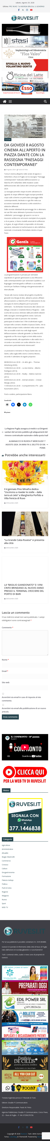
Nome (5, 659)
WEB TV (5, 907)
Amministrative (7, 849)
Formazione (6, 876)
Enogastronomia (8, 872)
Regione (5, 892)
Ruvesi (4, 899)
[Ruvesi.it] (4, 101)
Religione (5, 896)
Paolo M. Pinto (23, 170)
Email (5, 671)
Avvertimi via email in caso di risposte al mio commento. (21, 699)
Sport (4, 903)
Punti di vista (6, 888)
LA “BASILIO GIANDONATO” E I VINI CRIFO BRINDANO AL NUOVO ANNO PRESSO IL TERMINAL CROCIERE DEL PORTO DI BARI (24, 589)
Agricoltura (6, 845)
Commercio (6, 861)
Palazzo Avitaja (7, 880)
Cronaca (5, 865)
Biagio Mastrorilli (8, 857)
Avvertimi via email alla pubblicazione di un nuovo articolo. (24, 710)
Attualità (5, 853)
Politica (4, 884)
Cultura (7, 139)
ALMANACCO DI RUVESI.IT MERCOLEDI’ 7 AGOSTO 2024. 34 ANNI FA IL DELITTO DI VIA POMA (25, 444)
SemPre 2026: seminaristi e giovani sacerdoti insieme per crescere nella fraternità (26, 5)
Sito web (5, 682)
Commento (7, 627)
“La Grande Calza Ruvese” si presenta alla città (24, 541)
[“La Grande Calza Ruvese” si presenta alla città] (25, 513)
